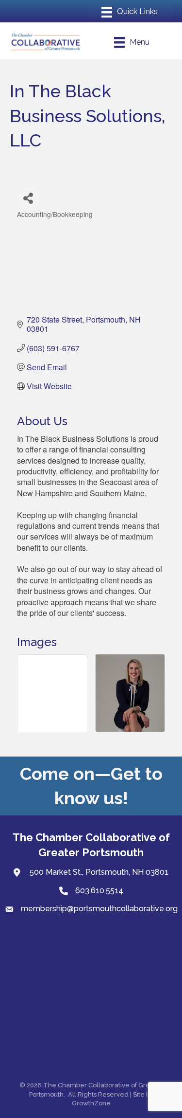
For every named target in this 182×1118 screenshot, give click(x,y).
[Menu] (129, 12)
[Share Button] (28, 198)
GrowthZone (91, 1103)
